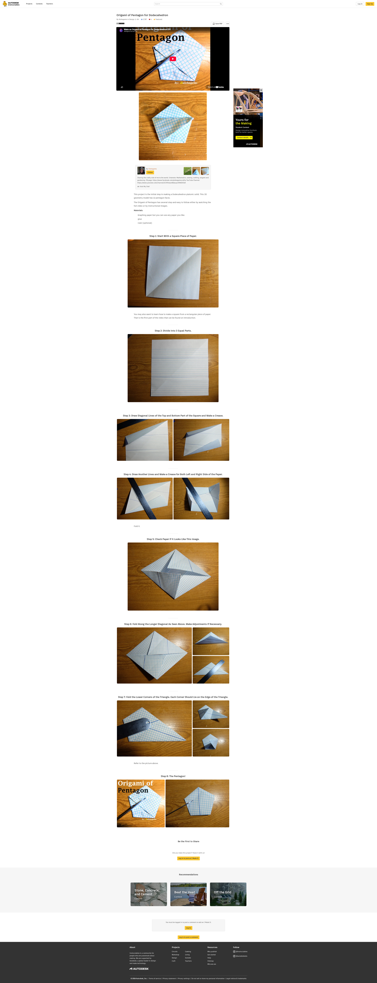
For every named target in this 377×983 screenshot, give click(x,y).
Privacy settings (184, 978)
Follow (150, 172)
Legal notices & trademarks (236, 978)
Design (132, 19)
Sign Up (370, 4)
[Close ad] (261, 90)
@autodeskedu (241, 956)
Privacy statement (169, 978)
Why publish (212, 951)
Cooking (188, 951)
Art (138, 19)
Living (187, 955)
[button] (228, 24)
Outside (188, 958)
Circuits (174, 951)
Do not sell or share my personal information (207, 978)
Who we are (211, 964)
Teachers (49, 4)
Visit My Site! (145, 186)
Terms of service (155, 978)
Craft (173, 961)
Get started (211, 955)
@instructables (241, 951)
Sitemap (210, 961)
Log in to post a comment (188, 937)
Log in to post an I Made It (188, 858)
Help (209, 958)
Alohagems (123, 19)
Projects (29, 4)
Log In (360, 4)
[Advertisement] (248, 117)
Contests (39, 4)
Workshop (175, 955)
